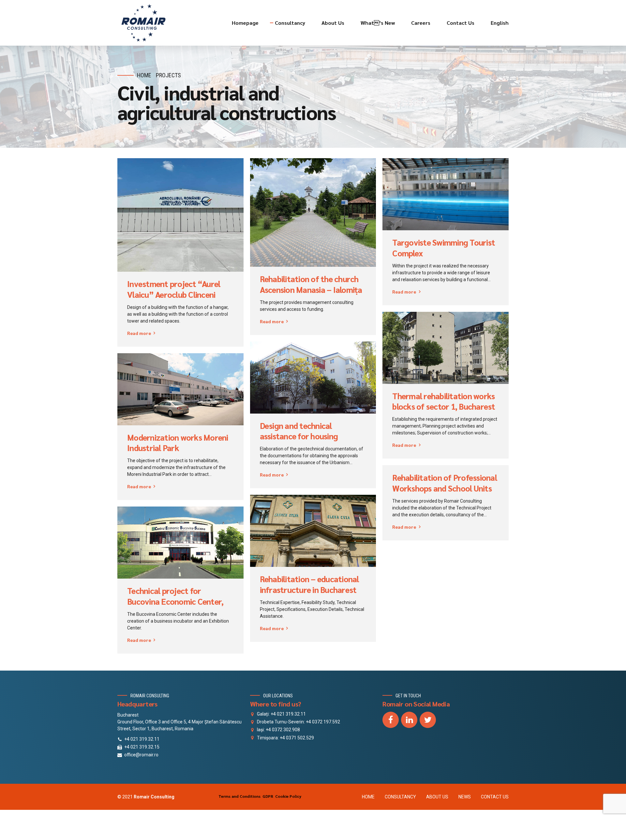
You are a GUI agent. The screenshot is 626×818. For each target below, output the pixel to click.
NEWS (464, 796)
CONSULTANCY (400, 796)
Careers (420, 22)
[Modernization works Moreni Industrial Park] (180, 389)
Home (144, 75)
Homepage (245, 22)
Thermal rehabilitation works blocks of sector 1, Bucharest (443, 401)
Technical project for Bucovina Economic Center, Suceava (175, 601)
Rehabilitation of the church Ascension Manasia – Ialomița (311, 284)
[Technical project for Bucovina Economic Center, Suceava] (180, 543)
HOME (368, 796)
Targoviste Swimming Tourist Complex (443, 247)
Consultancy (290, 22)
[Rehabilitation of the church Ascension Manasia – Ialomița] (313, 212)
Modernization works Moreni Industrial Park (177, 442)
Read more (139, 333)
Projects (168, 75)
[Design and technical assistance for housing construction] (313, 377)
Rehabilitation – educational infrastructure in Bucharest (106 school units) (309, 589)
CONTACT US (495, 796)
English (500, 22)
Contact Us (460, 22)
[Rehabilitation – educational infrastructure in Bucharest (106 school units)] (313, 531)
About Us (332, 22)
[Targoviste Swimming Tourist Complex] (445, 194)
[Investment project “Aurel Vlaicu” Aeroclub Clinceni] (180, 215)
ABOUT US (437, 796)
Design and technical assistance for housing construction (299, 436)
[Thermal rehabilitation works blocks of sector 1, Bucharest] (445, 348)
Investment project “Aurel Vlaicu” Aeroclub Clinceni (173, 289)
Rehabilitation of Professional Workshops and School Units (444, 482)
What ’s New (378, 22)
